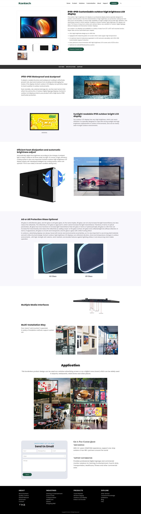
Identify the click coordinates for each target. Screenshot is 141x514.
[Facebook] (20, 505)
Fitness (48, 501)
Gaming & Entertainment (54, 493)
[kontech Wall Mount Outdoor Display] (22, 56)
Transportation (51, 497)
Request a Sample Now (76, 49)
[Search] (120, 3)
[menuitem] (68, 3)
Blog (102, 499)
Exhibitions (104, 497)
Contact (21, 501)
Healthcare (49, 499)
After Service (105, 493)
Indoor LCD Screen (80, 499)
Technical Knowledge (108, 495)
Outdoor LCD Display (80, 497)
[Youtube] (24, 505)
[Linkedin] (22, 505)
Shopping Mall (50, 503)
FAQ (102, 501)
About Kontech (23, 493)
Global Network (24, 497)
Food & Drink (50, 495)
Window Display (79, 495)
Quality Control (24, 495)
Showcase (22, 499)
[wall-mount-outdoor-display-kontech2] (44, 48)
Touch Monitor (78, 493)
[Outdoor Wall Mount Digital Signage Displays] (39, 27)
